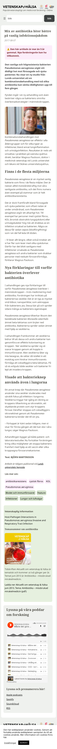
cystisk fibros (36, 481)
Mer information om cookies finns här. (28, 736)
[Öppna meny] (4, 18)
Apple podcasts (14, 694)
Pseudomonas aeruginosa (19, 487)
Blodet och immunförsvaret (20, 492)
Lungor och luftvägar (31, 498)
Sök (49, 18)
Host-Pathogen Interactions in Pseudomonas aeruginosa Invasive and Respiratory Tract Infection (25, 520)
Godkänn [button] (24, 742)
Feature (41, 492)
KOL (48, 481)
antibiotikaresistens (16, 481)
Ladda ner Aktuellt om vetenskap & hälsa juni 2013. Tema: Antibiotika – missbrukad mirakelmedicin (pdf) (26, 588)
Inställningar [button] (10, 743)
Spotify (10, 699)
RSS (8, 708)
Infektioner (11, 498)
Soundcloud (12, 703)
